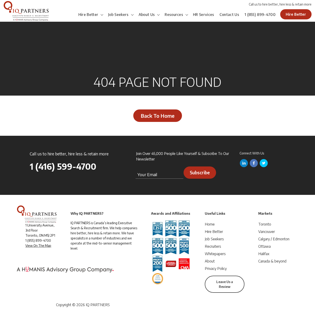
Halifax (263, 253)
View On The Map (38, 246)
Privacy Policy (216, 268)
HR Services (203, 14)
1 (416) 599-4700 (63, 166)
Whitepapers (215, 253)
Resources (174, 14)
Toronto (264, 224)
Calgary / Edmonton (273, 239)
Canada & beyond (272, 261)
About (210, 261)
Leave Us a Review (224, 284)
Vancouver (266, 231)
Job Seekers (118, 14)
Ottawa (264, 246)
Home (210, 224)
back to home (158, 115)
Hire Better (88, 14)
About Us (147, 14)
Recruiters (213, 246)
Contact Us (229, 14)
